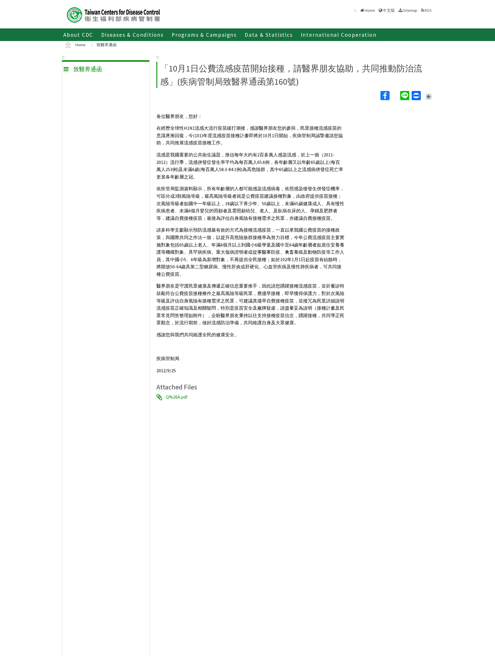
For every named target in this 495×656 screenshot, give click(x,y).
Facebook (390, 95)
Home (370, 10)
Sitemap (410, 10)
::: (63, 57)
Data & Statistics (269, 34)
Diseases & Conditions (132, 34)
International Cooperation (339, 34)
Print (417, 95)
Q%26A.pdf (177, 397)
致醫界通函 (107, 44)
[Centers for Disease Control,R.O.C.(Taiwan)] (113, 14)
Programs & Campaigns (204, 34)
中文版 (389, 10)
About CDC (78, 34)
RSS (428, 10)
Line (405, 95)
